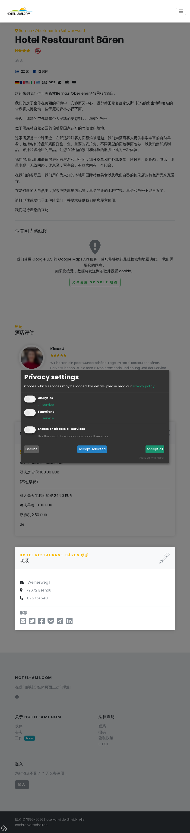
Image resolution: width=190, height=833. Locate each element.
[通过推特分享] (32, 622)
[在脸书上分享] (41, 622)
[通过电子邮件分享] (23, 622)
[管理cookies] (4, 828)
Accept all (155, 449)
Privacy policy (144, 386)
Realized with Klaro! (151, 458)
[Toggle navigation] (181, 11)
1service (46, 404)
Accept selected (92, 449)
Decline (31, 449)
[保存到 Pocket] (51, 622)
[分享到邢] (60, 622)
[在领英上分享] (69, 622)
